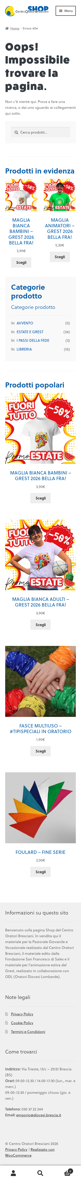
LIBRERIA (24, 349)
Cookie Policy (22, 1022)
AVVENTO (25, 323)
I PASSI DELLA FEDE (33, 340)
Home (14, 28)
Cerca (40, 1173)
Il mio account (13, 1173)
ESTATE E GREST (30, 331)
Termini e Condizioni (28, 1031)
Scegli (21, 262)
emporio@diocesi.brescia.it (38, 1114)
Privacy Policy (22, 1014)
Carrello (62, 1169)
